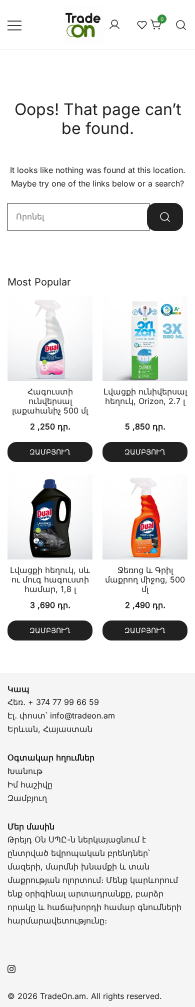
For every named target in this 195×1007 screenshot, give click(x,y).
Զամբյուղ (27, 798)
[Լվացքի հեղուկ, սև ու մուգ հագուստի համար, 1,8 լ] (50, 517)
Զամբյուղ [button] (50, 452)
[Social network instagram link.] (12, 967)
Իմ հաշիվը (30, 785)
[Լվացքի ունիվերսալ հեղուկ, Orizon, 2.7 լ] (145, 338)
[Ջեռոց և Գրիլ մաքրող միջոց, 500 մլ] (145, 517)
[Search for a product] (181, 25)
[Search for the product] (165, 217)
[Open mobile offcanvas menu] (15, 25)
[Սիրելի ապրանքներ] (141, 25)
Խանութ (25, 771)
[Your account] (114, 25)
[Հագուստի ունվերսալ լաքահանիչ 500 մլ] (50, 338)
